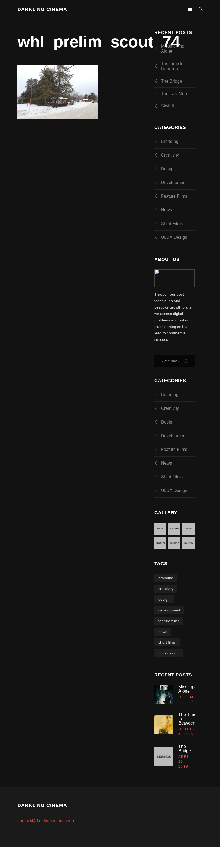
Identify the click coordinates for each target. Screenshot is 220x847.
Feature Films (174, 196)
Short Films (172, 223)
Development (173, 182)
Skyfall (167, 106)
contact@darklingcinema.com (45, 821)
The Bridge (171, 81)
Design (168, 168)
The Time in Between (172, 66)
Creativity (170, 155)
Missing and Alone (172, 48)
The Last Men (174, 93)
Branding (169, 141)
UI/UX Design (174, 237)
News (166, 210)
